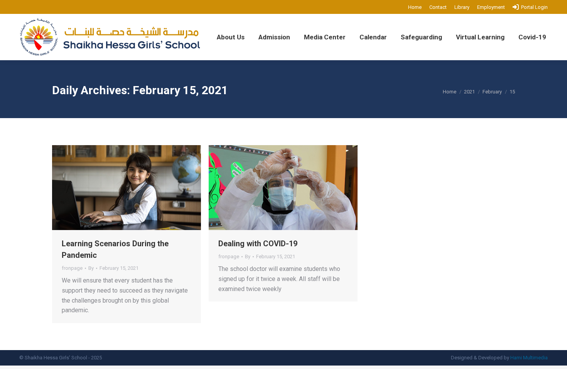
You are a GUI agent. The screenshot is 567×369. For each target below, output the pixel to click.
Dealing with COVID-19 (257, 243)
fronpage (72, 268)
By (91, 268)
